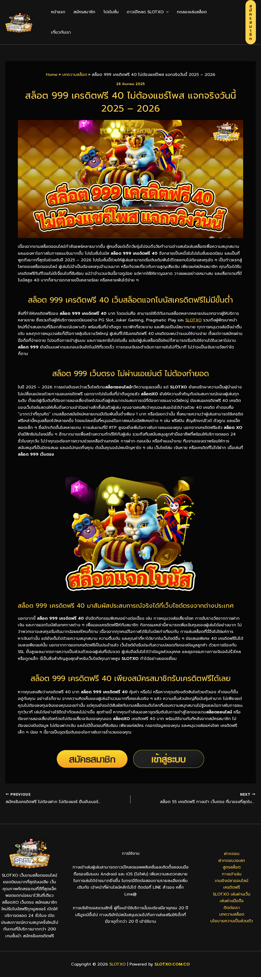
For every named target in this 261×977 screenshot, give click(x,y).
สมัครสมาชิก (84, 12)
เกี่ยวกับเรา (61, 32)
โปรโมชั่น (111, 12)
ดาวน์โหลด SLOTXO (145, 12)
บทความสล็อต (231, 914)
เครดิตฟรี (231, 887)
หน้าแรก (58, 12)
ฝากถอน (231, 854)
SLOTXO (193, 320)
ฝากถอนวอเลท (231, 861)
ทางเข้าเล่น (231, 874)
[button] (166, 12)
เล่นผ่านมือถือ (232, 901)
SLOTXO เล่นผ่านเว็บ (231, 894)
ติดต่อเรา (232, 908)
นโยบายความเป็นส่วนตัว (231, 921)
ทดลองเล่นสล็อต (192, 12)
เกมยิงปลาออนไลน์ (231, 881)
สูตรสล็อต (232, 867)
